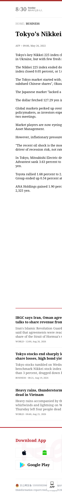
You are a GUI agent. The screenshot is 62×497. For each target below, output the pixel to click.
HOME (20, 23)
